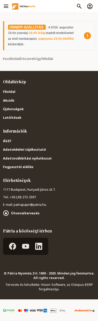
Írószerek (27, 58)
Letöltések (12, 117)
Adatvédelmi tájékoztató (24, 149)
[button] (89, 6)
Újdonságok (13, 109)
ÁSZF (7, 141)
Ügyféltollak (44, 58)
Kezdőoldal (11, 58)
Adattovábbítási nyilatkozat (27, 158)
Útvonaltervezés (25, 213)
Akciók (8, 100)
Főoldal (9, 91)
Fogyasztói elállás (18, 167)
